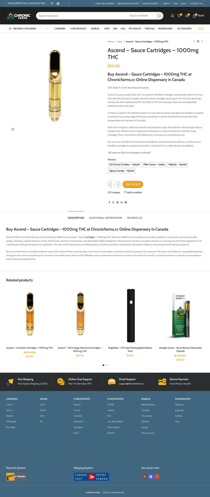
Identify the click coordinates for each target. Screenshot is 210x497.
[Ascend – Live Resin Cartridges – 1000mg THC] (29, 315)
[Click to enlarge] (13, 129)
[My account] (172, 15)
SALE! (201, 28)
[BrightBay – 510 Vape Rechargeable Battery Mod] (130, 315)
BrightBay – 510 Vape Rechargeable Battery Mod (130, 349)
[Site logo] (18, 15)
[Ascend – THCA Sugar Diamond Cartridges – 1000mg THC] (79, 315)
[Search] (159, 16)
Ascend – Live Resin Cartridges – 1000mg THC (29, 347)
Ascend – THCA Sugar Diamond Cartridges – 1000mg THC (80, 349)
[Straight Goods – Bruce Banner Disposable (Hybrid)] (180, 315)
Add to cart (132, 184)
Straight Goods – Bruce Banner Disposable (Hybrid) (180, 349)
